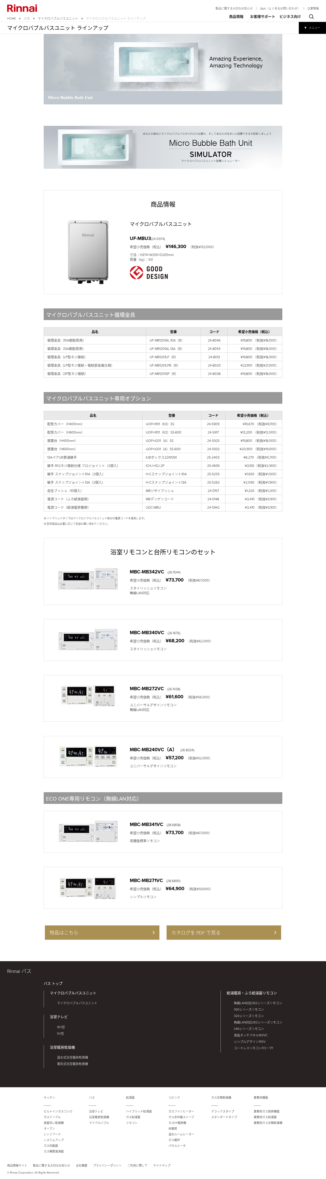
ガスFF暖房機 (177, 1123)
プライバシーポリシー (107, 1166)
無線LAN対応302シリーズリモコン (258, 1003)
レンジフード (52, 1134)
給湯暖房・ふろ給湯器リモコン (252, 992)
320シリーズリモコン (249, 1016)
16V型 (61, 1027)
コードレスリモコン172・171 (253, 1048)
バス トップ (53, 983)
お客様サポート (262, 16)
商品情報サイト (17, 1166)
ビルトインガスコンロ (58, 1111)
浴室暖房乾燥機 (62, 1047)
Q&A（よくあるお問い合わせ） (280, 8)
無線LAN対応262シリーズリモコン (258, 1022)
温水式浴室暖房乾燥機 (72, 1057)
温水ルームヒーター (181, 1134)
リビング (174, 1098)
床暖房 (172, 1129)
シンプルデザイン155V (249, 1041)
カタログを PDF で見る (196, 932)
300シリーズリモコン (249, 1009)
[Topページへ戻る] (22, 8)
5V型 (60, 1033)
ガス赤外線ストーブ (181, 1117)
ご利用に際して (137, 1166)
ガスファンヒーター (181, 1111)
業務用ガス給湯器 (265, 1117)
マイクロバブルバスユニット (58, 18)
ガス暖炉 (174, 1140)
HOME (11, 18)
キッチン (49, 1098)
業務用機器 (261, 1098)
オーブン (49, 1129)
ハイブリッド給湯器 (139, 1111)
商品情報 (236, 16)
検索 (311, 16)
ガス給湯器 (133, 1117)
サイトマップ (161, 1166)
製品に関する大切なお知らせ (234, 8)
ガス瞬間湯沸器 (54, 1151)
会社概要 (81, 1166)
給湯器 (130, 1098)
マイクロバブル (99, 1123)
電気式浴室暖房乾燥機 (72, 1064)
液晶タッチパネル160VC (251, 1035)
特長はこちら (64, 932)
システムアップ (54, 1140)
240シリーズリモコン (249, 1028)
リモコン (131, 1123)
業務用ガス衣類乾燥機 (268, 1123)
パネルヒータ (177, 1146)
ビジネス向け (290, 16)
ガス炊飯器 (51, 1146)
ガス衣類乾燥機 (221, 1098)
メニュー (314, 28)
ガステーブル (52, 1117)
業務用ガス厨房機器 (266, 1111)
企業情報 (313, 8)
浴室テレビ (59, 1016)
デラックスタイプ (222, 1111)
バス (27, 18)
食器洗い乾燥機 (54, 1123)
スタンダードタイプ (224, 1117)
